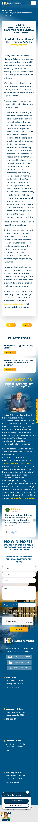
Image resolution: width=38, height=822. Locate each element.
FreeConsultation (36, 411)
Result (26, 648)
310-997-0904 (12, 719)
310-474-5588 (12, 687)
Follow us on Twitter (21, 668)
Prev (11, 325)
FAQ (9, 651)
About (20, 648)
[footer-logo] (19, 640)
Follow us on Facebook (22, 657)
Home (4, 10)
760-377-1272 (12, 750)
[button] (34, 520)
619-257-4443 (12, 782)
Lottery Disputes (19, 44)
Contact (27, 651)
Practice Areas (11, 648)
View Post (9, 352)
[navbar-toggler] (33, 3)
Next (26, 325)
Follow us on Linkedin (21, 662)
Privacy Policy (29, 614)
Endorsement (17, 651)
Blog (10, 10)
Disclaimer (13, 614)
